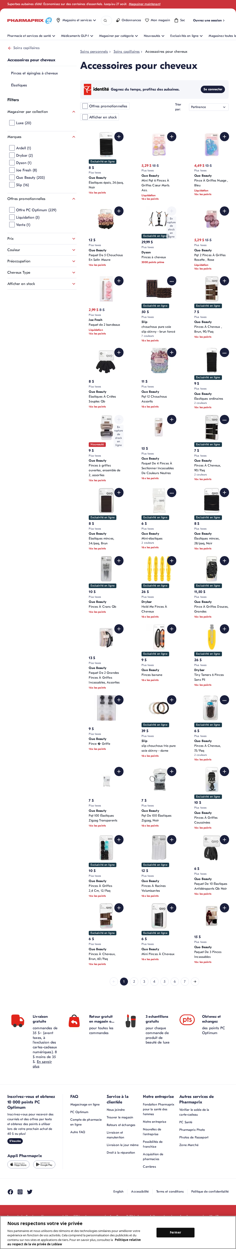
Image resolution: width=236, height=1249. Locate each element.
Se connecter (213, 89)
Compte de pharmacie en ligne (86, 1122)
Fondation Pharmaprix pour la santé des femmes (158, 1109)
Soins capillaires (26, 48)
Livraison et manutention (115, 1135)
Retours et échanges (121, 1125)
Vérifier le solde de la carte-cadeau (194, 1112)
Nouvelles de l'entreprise (152, 1131)
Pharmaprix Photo (192, 1130)
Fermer (175, 1232)
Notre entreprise (154, 1122)
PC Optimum (79, 1112)
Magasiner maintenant (144, 4)
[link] (114, 981)
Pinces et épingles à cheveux (34, 73)
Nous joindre (116, 1110)
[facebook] (10, 1192)
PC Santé (185, 1122)
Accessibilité (140, 1191)
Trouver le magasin (120, 1117)
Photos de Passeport (193, 1137)
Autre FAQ (77, 1132)
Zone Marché (188, 1145)
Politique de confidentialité (210, 1191)
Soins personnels (94, 52)
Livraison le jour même (123, 1145)
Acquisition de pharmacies (153, 1156)
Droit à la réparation (121, 1153)
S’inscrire (15, 1141)
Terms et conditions (170, 1191)
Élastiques (19, 85)
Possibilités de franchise (152, 1144)
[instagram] (20, 1192)
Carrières (149, 1167)
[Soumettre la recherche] (105, 20)
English (118, 1191)
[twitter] (30, 1192)
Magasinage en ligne (85, 1104)
